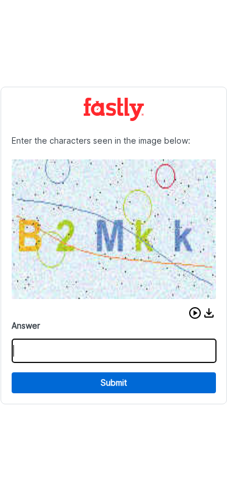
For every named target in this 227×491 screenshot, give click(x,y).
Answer (26, 325)
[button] (195, 313)
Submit (114, 382)
